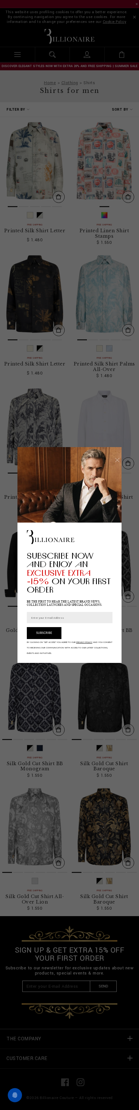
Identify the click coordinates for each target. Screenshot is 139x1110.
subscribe (44, 633)
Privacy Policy (84, 642)
